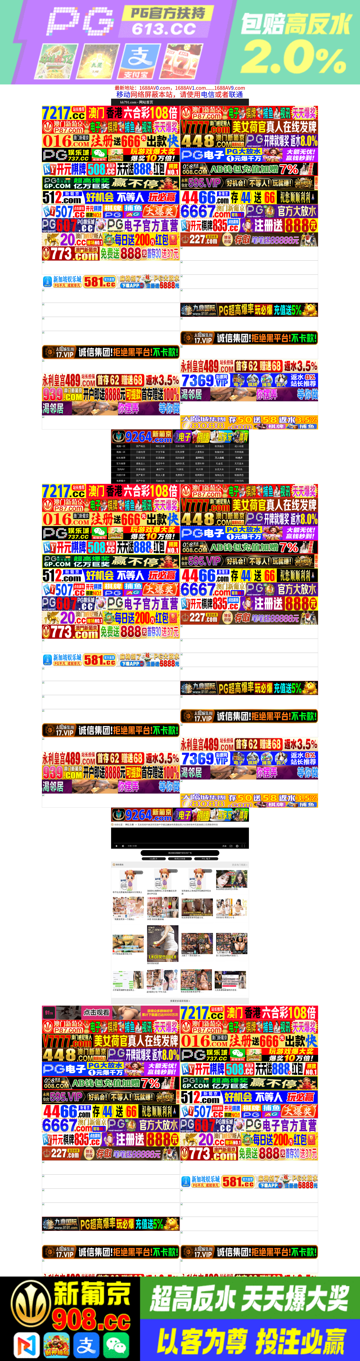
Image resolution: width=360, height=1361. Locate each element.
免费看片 (120, 481)
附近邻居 (140, 458)
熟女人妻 (160, 475)
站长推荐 (120, 458)
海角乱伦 (219, 475)
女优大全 (219, 469)
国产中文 (140, 481)
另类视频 (239, 452)
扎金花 (219, 463)
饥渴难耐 (160, 458)
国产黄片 (140, 475)
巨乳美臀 (180, 452)
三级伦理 (140, 452)
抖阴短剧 (219, 481)
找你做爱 (180, 458)
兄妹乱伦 (160, 481)
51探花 (180, 469)
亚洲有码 (199, 446)
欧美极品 (219, 446)
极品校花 (199, 481)
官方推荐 (120, 463)
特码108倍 (180, 859)
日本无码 (180, 446)
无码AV (121, 469)
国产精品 (140, 446)
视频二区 (120, 452)
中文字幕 (160, 452)
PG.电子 (206, 859)
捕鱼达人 (140, 463)
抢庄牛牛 (160, 463)
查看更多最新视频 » (180, 1001)
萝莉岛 (239, 469)
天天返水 (239, 463)
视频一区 (120, 446)
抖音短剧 (140, 469)
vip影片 (154, 859)
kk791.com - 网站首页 (136, 102)
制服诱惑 (239, 475)
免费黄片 (180, 475)
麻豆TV (160, 469)
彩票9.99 (199, 463)
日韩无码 (239, 481)
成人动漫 (239, 446)
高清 (224, 846)
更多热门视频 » (239, 865)
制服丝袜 (219, 452)
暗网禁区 (199, 475)
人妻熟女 (199, 452)
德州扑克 (180, 463)
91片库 (199, 469)
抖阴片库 (120, 475)
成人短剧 (180, 481)
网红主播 (160, 446)
